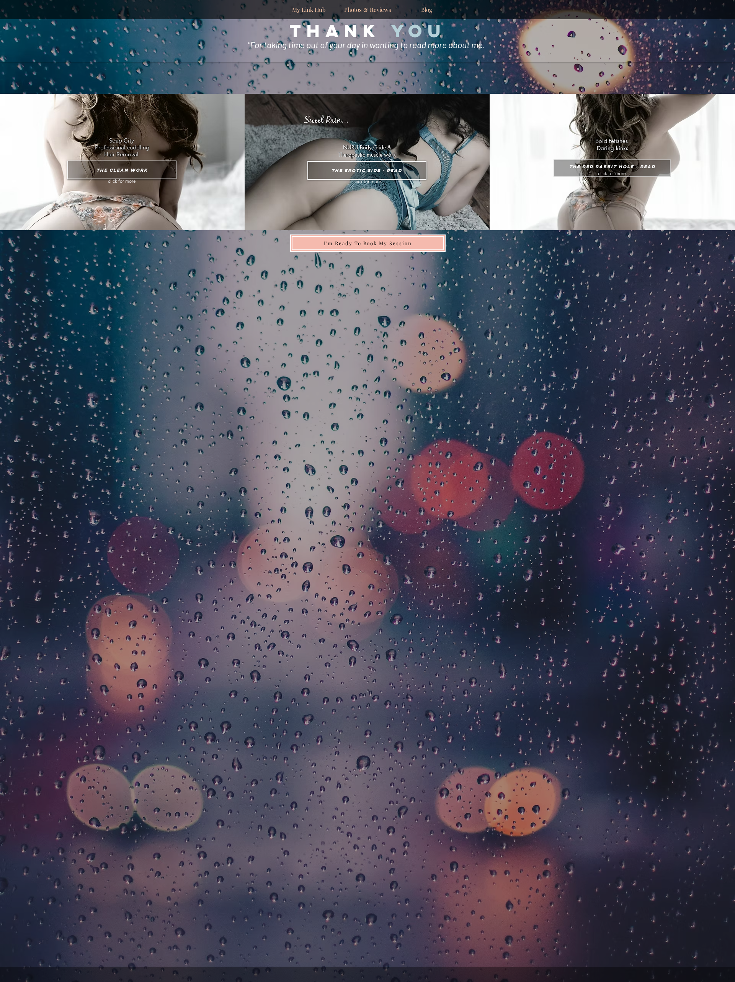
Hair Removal (122, 154)
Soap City (122, 140)
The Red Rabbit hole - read (612, 166)
